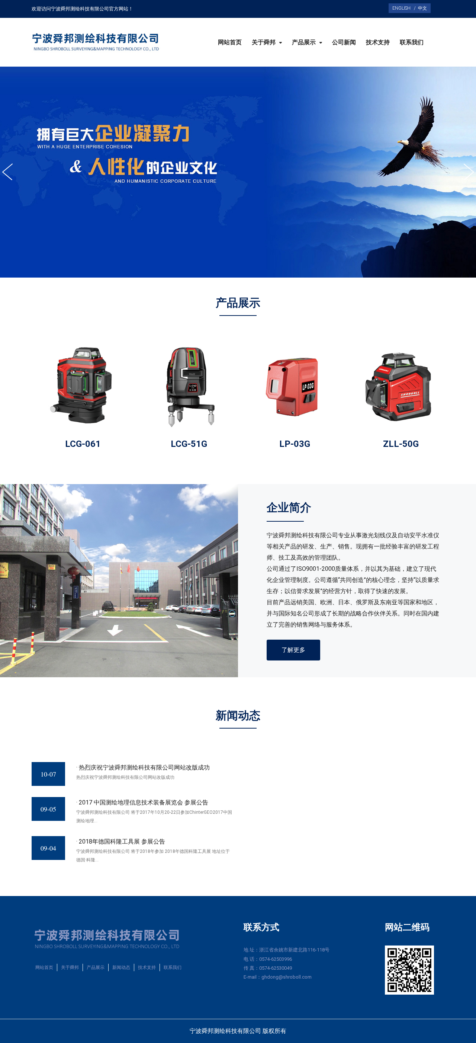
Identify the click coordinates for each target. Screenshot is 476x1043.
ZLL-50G (401, 444)
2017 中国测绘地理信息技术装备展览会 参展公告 (143, 802)
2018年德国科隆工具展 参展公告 (122, 841)
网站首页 (230, 42)
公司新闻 (344, 42)
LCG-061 (83, 444)
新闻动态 (121, 967)
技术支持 (378, 42)
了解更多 (293, 649)
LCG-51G (189, 444)
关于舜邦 (264, 42)
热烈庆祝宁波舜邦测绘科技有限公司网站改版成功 (144, 767)
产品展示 (304, 42)
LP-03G (294, 444)
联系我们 (412, 42)
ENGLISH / (404, 8)
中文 (421, 8)
